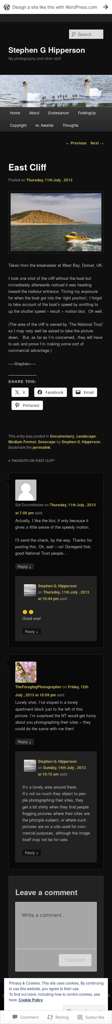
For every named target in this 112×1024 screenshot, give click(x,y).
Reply (24, 566)
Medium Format (22, 441)
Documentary (62, 436)
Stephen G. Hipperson (81, 441)
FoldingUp (87, 112)
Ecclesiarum (58, 112)
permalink (41, 447)
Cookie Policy (31, 1000)
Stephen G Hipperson (46, 49)
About (34, 112)
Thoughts (70, 125)
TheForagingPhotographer (38, 686)
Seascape (47, 441)
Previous (76, 143)
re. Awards (44, 125)
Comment (75, 960)
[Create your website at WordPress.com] (56, 7)
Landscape (86, 436)
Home (15, 112)
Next (97, 143)
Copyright (18, 125)
